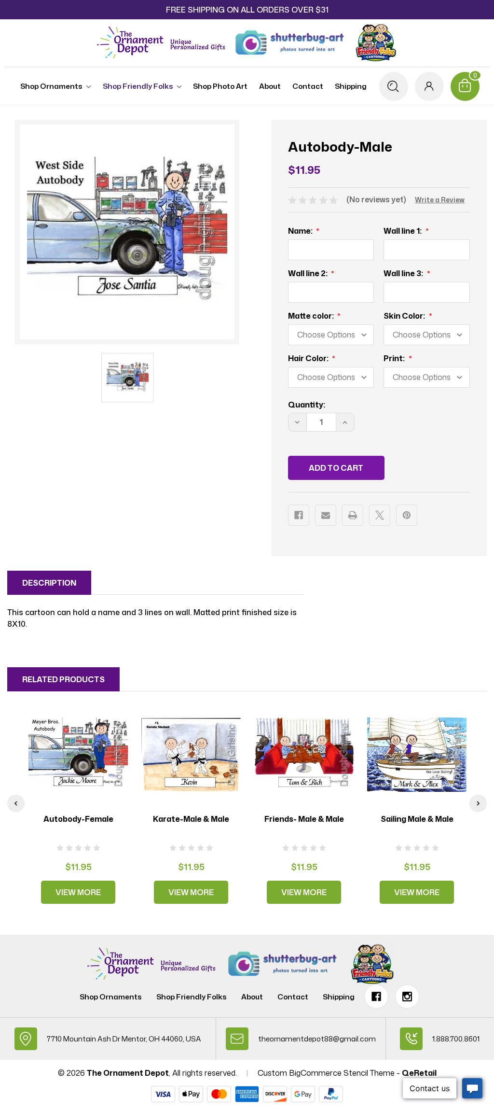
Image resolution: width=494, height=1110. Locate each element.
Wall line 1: (403, 230)
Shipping (351, 86)
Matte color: (311, 315)
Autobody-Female (78, 819)
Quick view (78, 754)
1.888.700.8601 (456, 1039)
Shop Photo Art (220, 86)
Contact (307, 86)
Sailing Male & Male (417, 819)
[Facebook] (298, 515)
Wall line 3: (404, 273)
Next (478, 803)
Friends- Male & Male (304, 819)
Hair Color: (309, 358)
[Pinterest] (406, 515)
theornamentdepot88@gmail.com (317, 1039)
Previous (16, 803)
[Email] (325, 515)
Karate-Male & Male (191, 819)
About (270, 86)
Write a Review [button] (440, 199)
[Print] (352, 515)
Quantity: (306, 404)
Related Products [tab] (63, 679)
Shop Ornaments (51, 86)
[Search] (393, 86)
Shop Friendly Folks (138, 86)
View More (78, 892)
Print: (395, 358)
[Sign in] (429, 86)
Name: (301, 230)
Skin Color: (405, 315)
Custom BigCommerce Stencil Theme (326, 1073)
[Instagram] (407, 996)
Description (49, 582)
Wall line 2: (308, 273)
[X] (379, 515)
